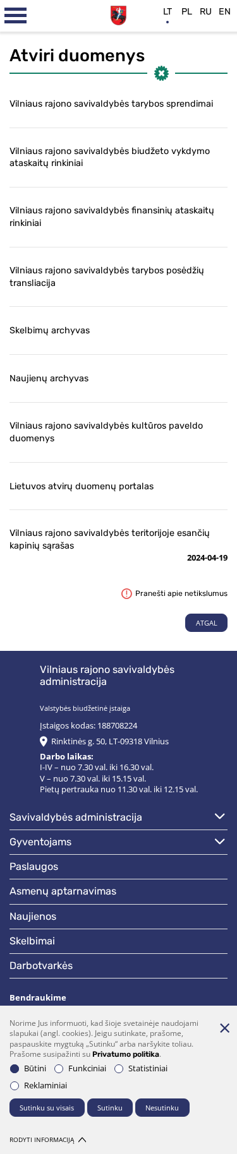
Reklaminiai (45, 1085)
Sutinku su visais (47, 1107)
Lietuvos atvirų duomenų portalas (81, 486)
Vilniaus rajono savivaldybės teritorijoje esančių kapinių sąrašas (109, 539)
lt (167, 11)
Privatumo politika (125, 1054)
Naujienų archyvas (48, 378)
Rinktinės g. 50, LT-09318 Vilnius (110, 741)
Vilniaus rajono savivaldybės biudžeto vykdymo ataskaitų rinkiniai (109, 157)
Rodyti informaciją (41, 1140)
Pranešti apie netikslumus (181, 593)
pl (186, 11)
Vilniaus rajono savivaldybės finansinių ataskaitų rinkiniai (111, 217)
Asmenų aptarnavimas (62, 891)
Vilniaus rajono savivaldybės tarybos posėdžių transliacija (106, 276)
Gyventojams (40, 842)
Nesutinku (162, 1107)
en (225, 11)
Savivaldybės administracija (75, 817)
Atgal (206, 623)
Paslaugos (33, 866)
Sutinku (110, 1107)
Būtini (35, 1068)
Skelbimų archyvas (49, 330)
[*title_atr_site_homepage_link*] (118, 14)
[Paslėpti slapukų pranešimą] (224, 1027)
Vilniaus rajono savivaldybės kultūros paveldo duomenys (106, 432)
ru (206, 11)
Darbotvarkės (41, 966)
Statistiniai (147, 1068)
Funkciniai (87, 1068)
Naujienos (32, 916)
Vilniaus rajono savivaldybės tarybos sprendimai (111, 103)
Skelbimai (32, 941)
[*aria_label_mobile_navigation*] (16, 16)
